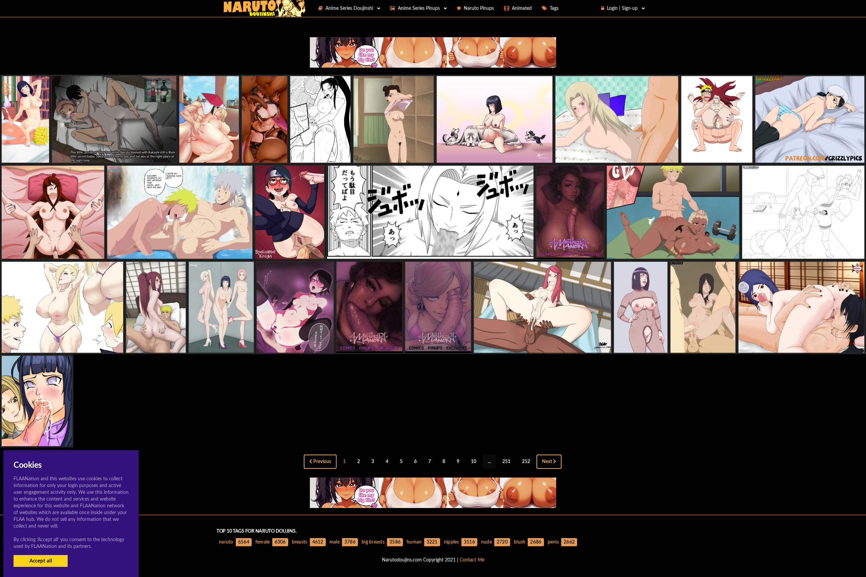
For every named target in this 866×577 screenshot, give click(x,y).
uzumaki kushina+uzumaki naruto (719, 157)
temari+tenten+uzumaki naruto (803, 253)
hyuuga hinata (264, 157)
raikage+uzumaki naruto (673, 253)
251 (506, 461)
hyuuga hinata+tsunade (37, 440)
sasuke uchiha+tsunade (209, 157)
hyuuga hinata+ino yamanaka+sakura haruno (240, 347)
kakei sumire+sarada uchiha (295, 347)
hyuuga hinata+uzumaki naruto (36, 157)
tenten (393, 157)
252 (526, 461)
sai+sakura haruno (114, 157)
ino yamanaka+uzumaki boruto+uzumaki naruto (62, 347)
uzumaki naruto (320, 157)
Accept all (40, 560)
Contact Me (472, 560)
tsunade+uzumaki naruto (430, 253)
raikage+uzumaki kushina (542, 347)
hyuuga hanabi (703, 347)
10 (473, 461)
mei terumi (53, 253)
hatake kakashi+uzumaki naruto (179, 253)
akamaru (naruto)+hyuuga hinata (494, 157)
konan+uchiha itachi (801, 347)
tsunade (617, 157)
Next (547, 461)
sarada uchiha (810, 157)
